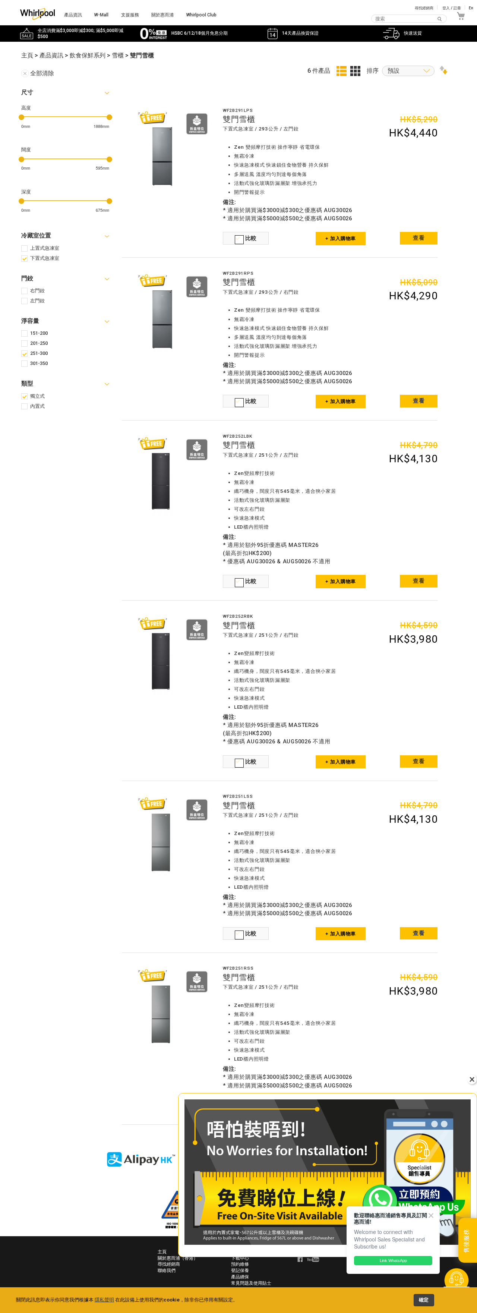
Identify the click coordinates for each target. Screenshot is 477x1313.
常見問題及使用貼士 (251, 1283)
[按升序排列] (443, 72)
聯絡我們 (167, 1270)
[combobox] (409, 19)
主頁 (162, 1251)
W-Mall (101, 15)
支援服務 (130, 15)
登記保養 (240, 1270)
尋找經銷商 (424, 8)
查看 (418, 237)
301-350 (39, 363)
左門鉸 (37, 300)
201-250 (39, 343)
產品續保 (240, 1276)
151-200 (39, 333)
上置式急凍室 (44, 248)
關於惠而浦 (162, 15)
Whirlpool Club (201, 15)
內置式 (37, 406)
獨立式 (37, 396)
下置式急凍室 (44, 258)
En (471, 8)
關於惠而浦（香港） (178, 1258)
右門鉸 (37, 290)
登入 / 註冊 (451, 8)
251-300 (39, 353)
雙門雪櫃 (239, 119)
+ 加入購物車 (340, 238)
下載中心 (240, 1258)
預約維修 (240, 1264)
